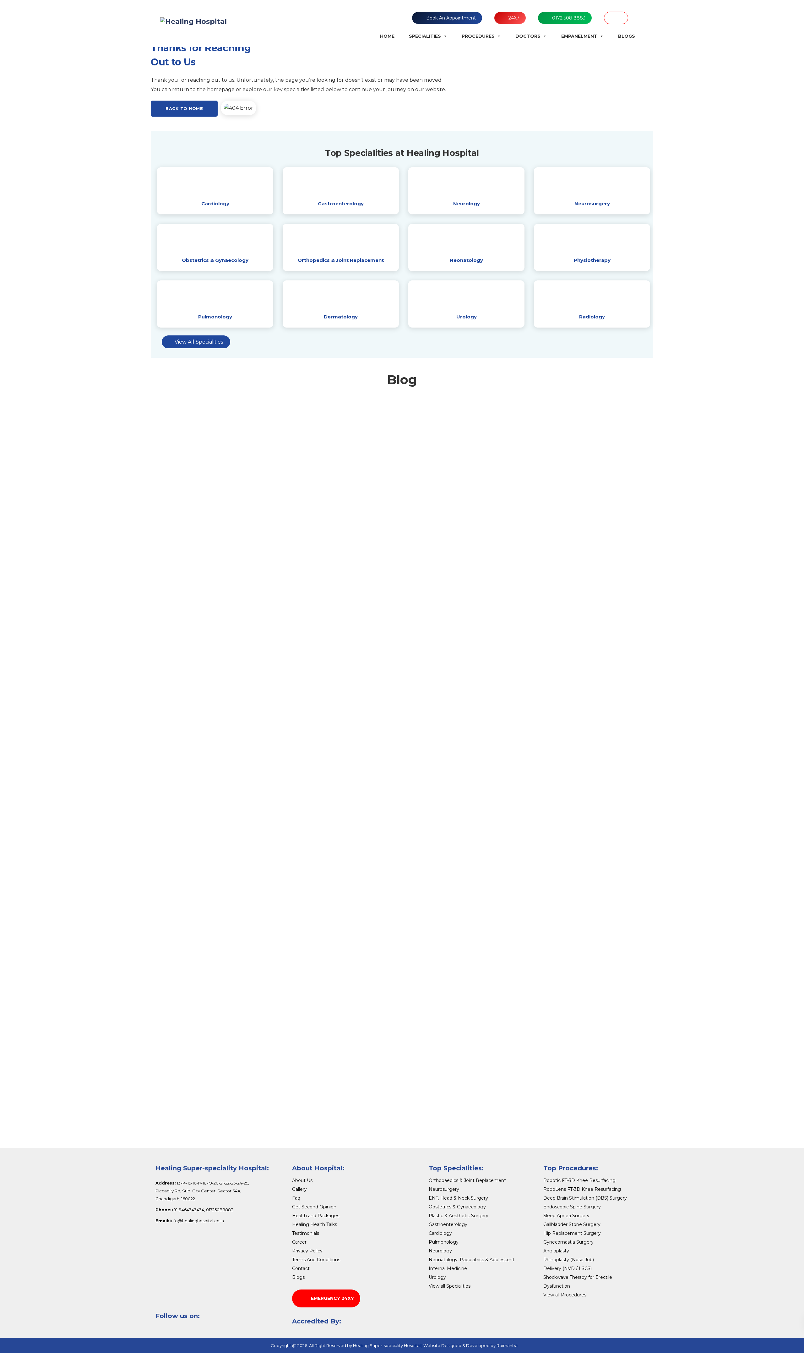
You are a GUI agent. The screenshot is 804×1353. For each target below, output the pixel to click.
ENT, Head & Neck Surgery (458, 1198)
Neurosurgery (592, 204)
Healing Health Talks (314, 1224)
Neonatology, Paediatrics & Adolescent (471, 1259)
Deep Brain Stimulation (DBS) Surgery (585, 1198)
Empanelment (579, 36)
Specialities (425, 36)
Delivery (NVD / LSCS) (567, 1268)
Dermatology (341, 317)
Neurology (466, 204)
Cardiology (215, 204)
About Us (302, 1180)
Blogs (626, 36)
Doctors (528, 36)
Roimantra (507, 1345)
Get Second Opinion (314, 1207)
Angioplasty (556, 1251)
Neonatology (466, 260)
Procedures (478, 36)
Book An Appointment (451, 18)
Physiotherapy (592, 260)
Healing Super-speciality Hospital (387, 1345)
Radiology (592, 317)
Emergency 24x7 (332, 1298)
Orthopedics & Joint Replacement (341, 260)
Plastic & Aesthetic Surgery (458, 1215)
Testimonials (305, 1233)
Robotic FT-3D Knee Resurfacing (579, 1180)
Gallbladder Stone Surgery (571, 1224)
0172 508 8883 (568, 18)
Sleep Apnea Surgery (566, 1215)
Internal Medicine (448, 1268)
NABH (616, 18)
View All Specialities (199, 342)
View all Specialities (449, 1286)
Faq (296, 1198)
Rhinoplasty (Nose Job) (568, 1259)
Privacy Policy (307, 1251)
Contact (301, 1268)
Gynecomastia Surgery (568, 1242)
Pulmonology (215, 317)
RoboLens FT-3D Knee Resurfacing (582, 1189)
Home (387, 36)
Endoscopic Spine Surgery (572, 1207)
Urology (466, 317)
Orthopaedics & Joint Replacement (467, 1180)
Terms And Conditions (316, 1259)
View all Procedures (564, 1295)
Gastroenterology (341, 204)
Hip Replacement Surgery (572, 1233)
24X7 (513, 18)
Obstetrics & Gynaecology (215, 260)
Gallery (299, 1189)
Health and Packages (315, 1215)
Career (299, 1242)
